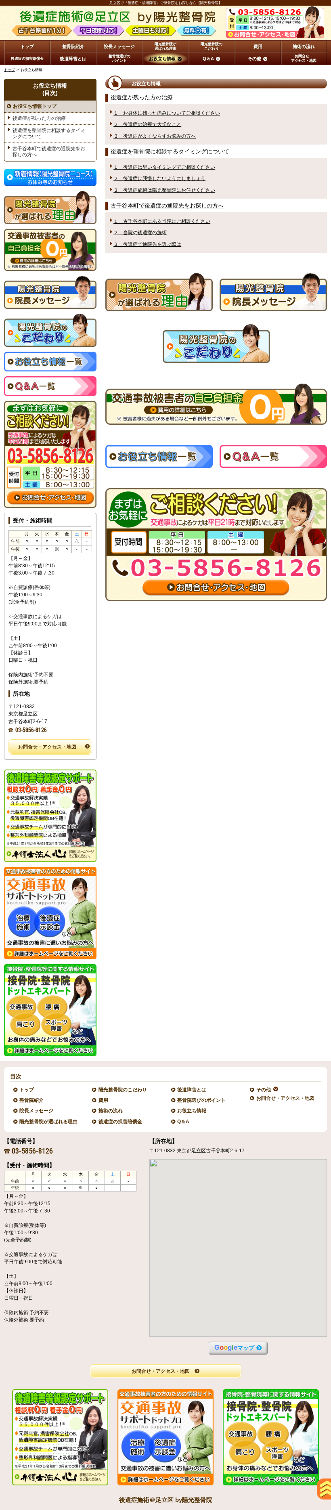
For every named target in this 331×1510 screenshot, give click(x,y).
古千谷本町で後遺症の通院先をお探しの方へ (167, 206)
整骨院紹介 (32, 1100)
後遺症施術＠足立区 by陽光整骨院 (165, 1500)
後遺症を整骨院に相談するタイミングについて (170, 152)
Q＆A (183, 1121)
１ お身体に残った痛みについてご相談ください (166, 113)
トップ (27, 46)
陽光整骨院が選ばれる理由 (49, 1121)
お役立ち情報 (192, 1111)
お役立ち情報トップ (35, 106)
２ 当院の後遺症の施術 (140, 232)
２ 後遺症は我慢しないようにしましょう (159, 178)
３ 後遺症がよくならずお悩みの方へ (154, 136)
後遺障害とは (192, 1090)
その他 (264, 1090)
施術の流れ (111, 1111)
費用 (103, 1100)
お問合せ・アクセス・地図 (47, 747)
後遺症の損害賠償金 (120, 1121)
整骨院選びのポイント (202, 1100)
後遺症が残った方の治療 (142, 97)
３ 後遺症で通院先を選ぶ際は (147, 244)
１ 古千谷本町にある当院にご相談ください (161, 221)
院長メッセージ (36, 1111)
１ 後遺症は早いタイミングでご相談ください (164, 167)
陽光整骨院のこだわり (123, 1090)
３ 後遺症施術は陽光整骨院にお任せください (164, 190)
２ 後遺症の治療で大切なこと (147, 124)
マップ (234, 1347)
